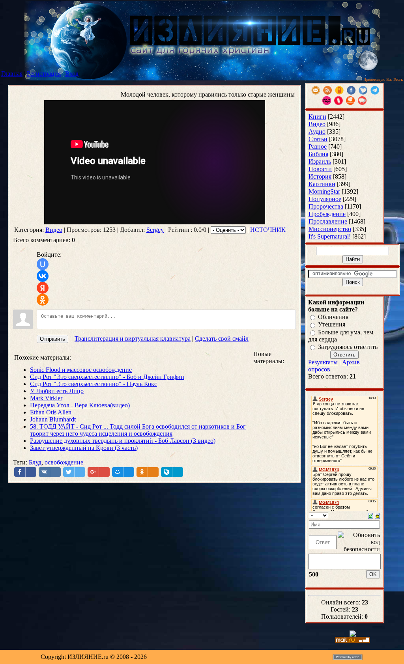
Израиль (320, 161)
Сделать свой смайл (222, 338)
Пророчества (326, 206)
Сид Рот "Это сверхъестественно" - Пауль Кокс (93, 383)
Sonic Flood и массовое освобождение (81, 369)
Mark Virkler (46, 398)
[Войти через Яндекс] (43, 288)
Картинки (322, 184)
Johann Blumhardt (53, 419)
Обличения (333, 316)
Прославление (328, 221)
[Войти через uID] (43, 264)
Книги (317, 116)
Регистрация (44, 73)
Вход (72, 73)
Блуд (35, 462)
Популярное (325, 199)
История (320, 176)
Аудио (317, 131)
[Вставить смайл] (377, 515)
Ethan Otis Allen (50, 412)
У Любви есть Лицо (57, 391)
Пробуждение (327, 214)
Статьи (318, 139)
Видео (53, 229)
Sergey (155, 229)
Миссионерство (330, 229)
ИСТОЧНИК (268, 229)
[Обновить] (370, 515)
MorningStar (324, 191)
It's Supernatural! (330, 236)
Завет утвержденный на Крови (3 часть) (84, 447)
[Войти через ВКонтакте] (43, 276)
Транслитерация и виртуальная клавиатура (133, 338)
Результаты (323, 362)
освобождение (64, 462)
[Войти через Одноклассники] (43, 300)
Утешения (331, 324)
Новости (320, 169)
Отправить (52, 339)
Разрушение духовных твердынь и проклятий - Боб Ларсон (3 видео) (122, 440)
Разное (318, 146)
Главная (11, 73)
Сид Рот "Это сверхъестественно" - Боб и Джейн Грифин (107, 376)
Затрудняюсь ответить (348, 346)
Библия (318, 154)
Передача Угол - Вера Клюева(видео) (80, 405)
